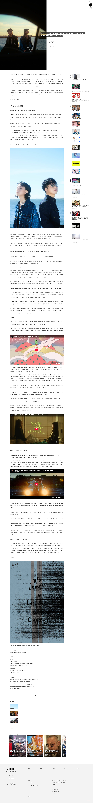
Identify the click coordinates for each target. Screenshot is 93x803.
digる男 (53, 793)
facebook (13, 775)
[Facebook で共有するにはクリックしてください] (50, 695)
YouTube (77, 770)
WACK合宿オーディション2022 (76, 221)
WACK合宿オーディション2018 (33, 782)
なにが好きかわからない (56, 791)
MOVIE (76, 197)
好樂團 (12, 728)
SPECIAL (64, 754)
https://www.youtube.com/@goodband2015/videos (22, 683)
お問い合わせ (12, 783)
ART (28, 755)
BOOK (11, 755)
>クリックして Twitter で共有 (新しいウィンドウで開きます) (50, 46)
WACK (29, 780)
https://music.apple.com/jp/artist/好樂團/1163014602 (24, 684)
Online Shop (12, 778)
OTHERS (78, 768)
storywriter (52, 41)
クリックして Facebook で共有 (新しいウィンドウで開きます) (53, 46)
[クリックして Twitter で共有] (23, 695)
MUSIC (53, 39)
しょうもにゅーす (55, 789)
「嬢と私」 (54, 784)
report (22, 720)
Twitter (10, 775)
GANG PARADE (74, 231)
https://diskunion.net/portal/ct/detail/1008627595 (21, 652)
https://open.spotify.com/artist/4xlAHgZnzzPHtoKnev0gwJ (24, 686)
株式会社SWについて (12, 781)
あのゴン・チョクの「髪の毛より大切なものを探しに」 (60, 780)
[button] (23, 35)
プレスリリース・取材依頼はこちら (12, 784)
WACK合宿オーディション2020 (33, 785)
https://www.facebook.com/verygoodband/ (22, 681)
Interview (50, 39)
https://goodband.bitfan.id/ (16, 688)
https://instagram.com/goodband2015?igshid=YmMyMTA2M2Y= (26, 679)
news (21, 706)
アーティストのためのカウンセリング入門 (58, 782)
